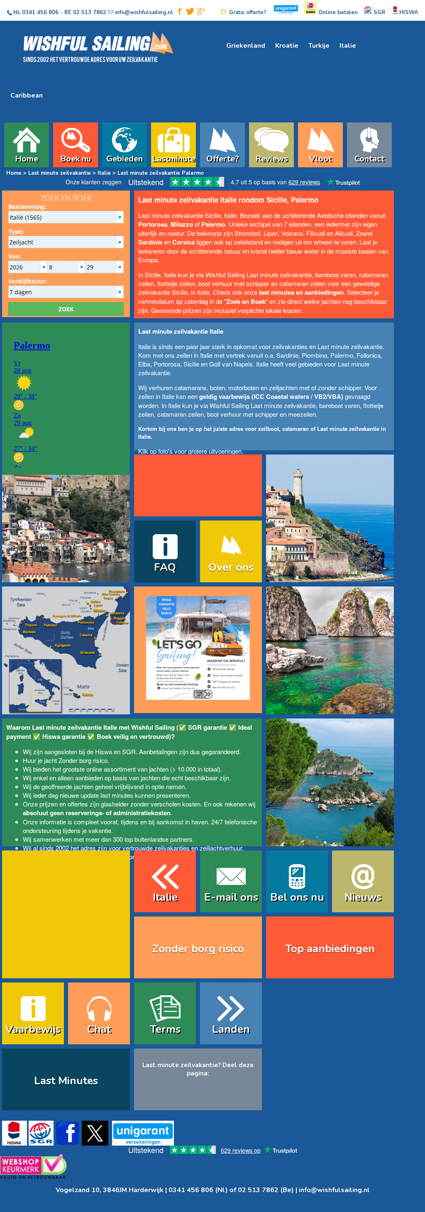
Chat (99, 1029)
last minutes (116, 795)
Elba (144, 363)
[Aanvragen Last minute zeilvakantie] (198, 644)
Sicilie (191, 363)
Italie (348, 45)
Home (26, 157)
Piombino (314, 355)
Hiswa (103, 751)
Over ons (231, 567)
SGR (129, 751)
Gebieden (124, 157)
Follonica (369, 355)
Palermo (341, 355)
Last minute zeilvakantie (59, 173)
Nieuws (362, 897)
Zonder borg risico (83, 760)
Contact (369, 157)
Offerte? (222, 157)
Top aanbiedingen (330, 948)
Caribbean (26, 95)
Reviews (271, 157)
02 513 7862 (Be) (266, 1190)
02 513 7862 (89, 12)
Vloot (320, 157)
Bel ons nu (297, 897)
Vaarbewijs (33, 1029)
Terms (165, 1029)
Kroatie (286, 45)
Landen (231, 1029)
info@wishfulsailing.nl (334, 1190)
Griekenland (245, 45)
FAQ (165, 567)
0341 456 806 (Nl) (198, 1190)
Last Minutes (66, 1080)
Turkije (319, 45)
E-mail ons (231, 897)
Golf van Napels (231, 363)
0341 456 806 (40, 12)
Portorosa (167, 363)
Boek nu (75, 157)
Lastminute (173, 157)
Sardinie (287, 355)
